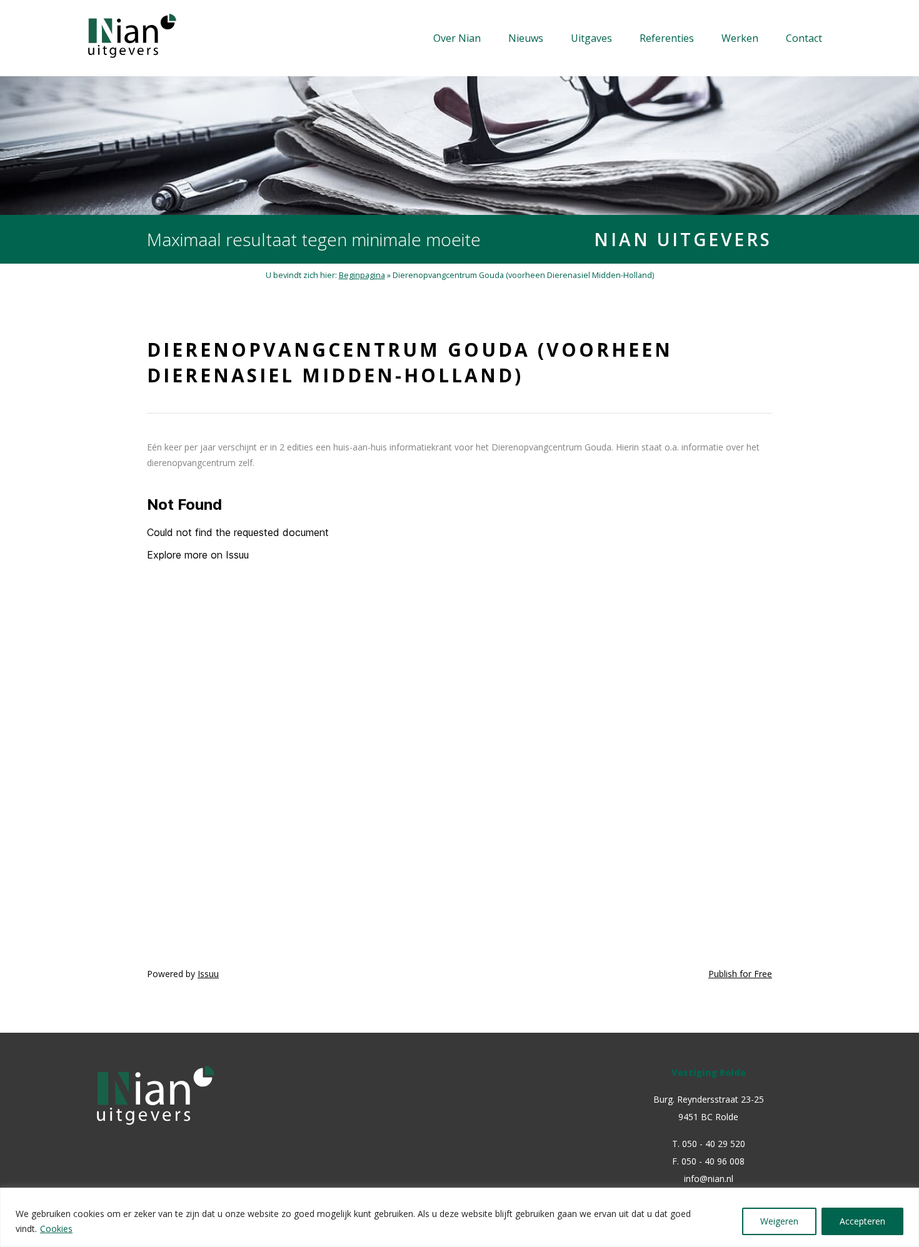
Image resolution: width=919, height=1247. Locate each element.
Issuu (208, 974)
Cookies (56, 1229)
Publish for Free (740, 974)
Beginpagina (362, 275)
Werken (739, 38)
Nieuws (525, 38)
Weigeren (779, 1221)
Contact (804, 38)
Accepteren (862, 1221)
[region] (459, 1217)
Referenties (667, 38)
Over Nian (457, 38)
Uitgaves (591, 38)
